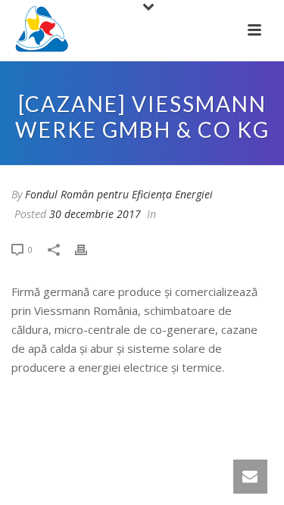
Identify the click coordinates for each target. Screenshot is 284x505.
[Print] (88, 248)
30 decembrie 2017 (95, 214)
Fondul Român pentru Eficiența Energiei (119, 194)
